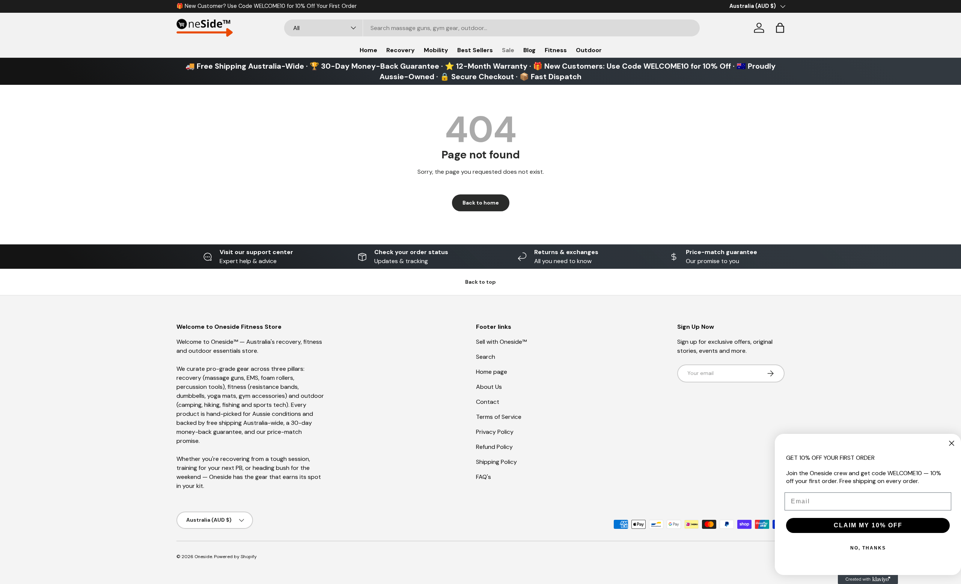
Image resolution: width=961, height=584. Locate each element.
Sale (508, 50)
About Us (489, 387)
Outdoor (589, 50)
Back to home (480, 202)
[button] (780, 28)
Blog (529, 50)
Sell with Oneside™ (501, 342)
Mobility (436, 50)
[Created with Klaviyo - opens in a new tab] (868, 579)
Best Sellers (475, 50)
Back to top (480, 281)
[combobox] (492, 28)
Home (368, 50)
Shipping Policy (496, 462)
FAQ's (483, 477)
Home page (491, 372)
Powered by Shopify (235, 557)
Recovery (400, 50)
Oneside (203, 557)
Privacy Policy (495, 432)
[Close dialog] (951, 443)
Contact (487, 402)
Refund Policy (494, 447)
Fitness (556, 50)
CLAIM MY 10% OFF (868, 525)
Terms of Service (498, 417)
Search (485, 357)
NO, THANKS (868, 548)
